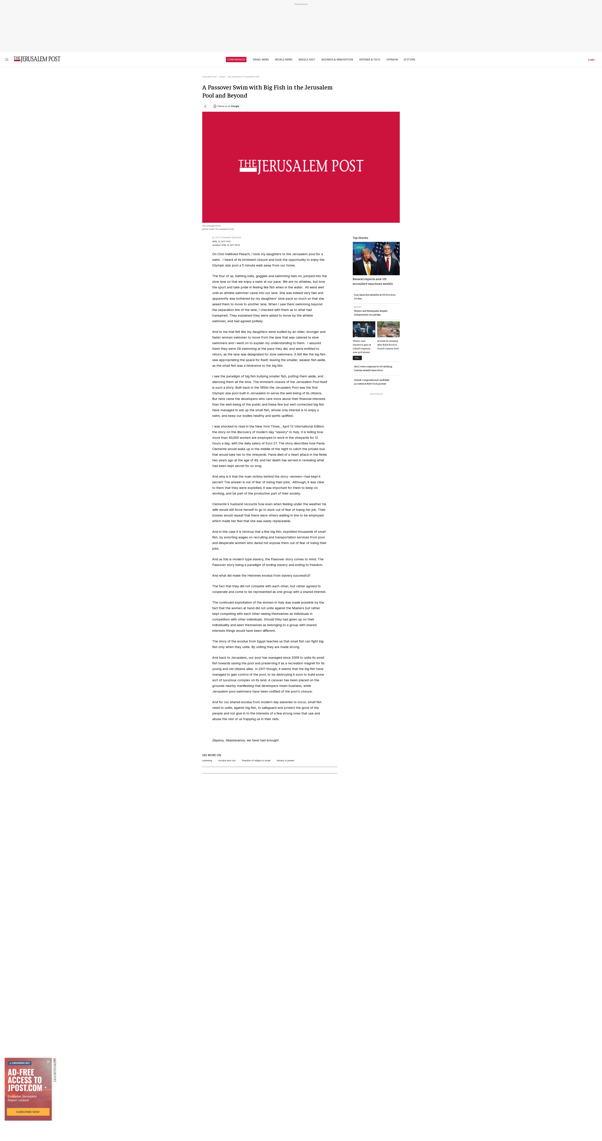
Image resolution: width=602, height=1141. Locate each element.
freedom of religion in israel (256, 760)
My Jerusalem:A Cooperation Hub (243, 77)
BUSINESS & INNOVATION (337, 59)
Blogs (222, 77)
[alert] (28, 1105)
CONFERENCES (236, 59)
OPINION (392, 59)
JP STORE (409, 59)
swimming (207, 760)
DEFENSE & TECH (369, 59)
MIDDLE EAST (307, 59)
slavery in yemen (285, 760)
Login (591, 59)
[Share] (205, 106)
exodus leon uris (227, 760)
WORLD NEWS (283, 59)
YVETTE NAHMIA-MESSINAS (228, 237)
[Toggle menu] (6, 59)
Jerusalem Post (209, 77)
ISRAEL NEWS (261, 59)
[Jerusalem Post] (35, 59)
